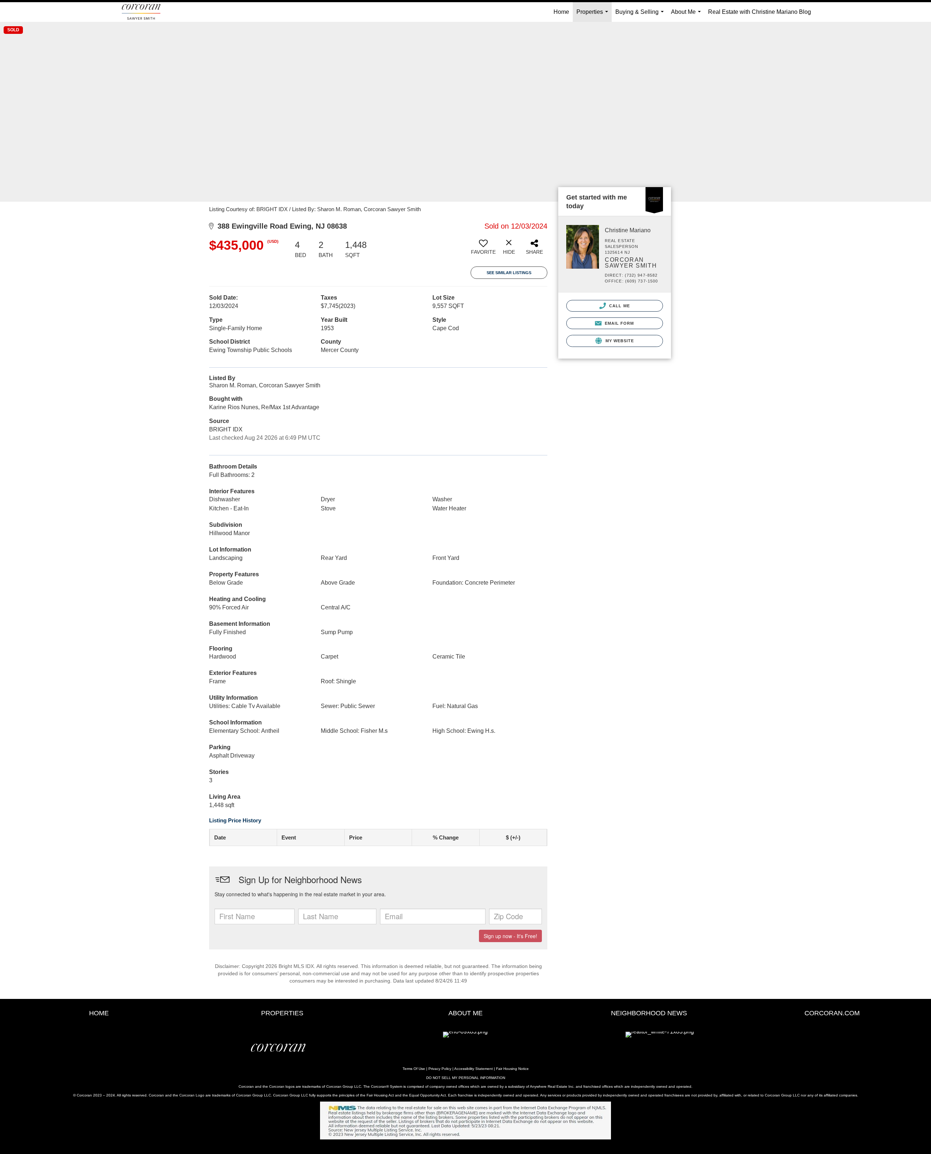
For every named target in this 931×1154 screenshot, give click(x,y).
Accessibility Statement (473, 1069)
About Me (687, 15)
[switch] (483, 250)
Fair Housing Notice (512, 1069)
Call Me (619, 306)
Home (561, 12)
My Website (619, 341)
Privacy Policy (439, 1069)
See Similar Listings (509, 272)
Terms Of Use (414, 1069)
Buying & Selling (641, 15)
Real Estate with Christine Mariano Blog (759, 12)
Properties (593, 15)
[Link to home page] (145, 12)
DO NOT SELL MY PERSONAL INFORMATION (465, 1078)
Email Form (618, 323)
